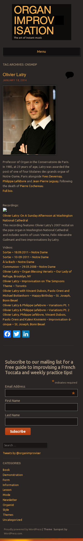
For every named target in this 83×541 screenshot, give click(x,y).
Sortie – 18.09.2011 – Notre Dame (25, 252)
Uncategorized (12, 519)
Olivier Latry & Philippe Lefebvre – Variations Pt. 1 (36, 305)
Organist (8, 504)
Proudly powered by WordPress (23, 529)
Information (11, 484)
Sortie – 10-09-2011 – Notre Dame (26, 257)
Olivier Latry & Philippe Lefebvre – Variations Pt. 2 (36, 310)
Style (6, 509)
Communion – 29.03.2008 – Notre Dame (29, 266)
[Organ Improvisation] (41, 41)
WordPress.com (13, 533)
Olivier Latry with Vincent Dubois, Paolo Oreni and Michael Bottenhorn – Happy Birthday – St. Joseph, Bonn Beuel (37, 295)
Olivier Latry (14, 74)
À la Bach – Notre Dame (18, 261)
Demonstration (13, 474)
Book (6, 469)
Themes (8, 514)
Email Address (40, 386)
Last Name (12, 415)
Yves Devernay (52, 176)
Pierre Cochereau (31, 186)
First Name (12, 401)
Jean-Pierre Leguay (45, 181)
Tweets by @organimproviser (22, 453)
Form (6, 479)
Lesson (7, 489)
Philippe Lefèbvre (14, 181)
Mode (6, 494)
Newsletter (10, 499)
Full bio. (8, 190)
